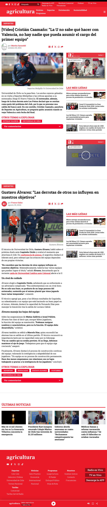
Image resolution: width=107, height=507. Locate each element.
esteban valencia (11, 121)
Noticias (39, 10)
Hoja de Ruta (52, 484)
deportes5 (8, 370)
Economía (35, 477)
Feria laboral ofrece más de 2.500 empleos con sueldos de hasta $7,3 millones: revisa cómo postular (92, 128)
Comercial (15, 491)
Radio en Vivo (47, 5)
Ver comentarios (12, 126)
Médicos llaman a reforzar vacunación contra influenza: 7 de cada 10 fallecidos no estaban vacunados (91, 431)
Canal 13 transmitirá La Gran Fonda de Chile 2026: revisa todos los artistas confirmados (91, 106)
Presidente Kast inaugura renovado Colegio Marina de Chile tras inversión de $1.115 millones (40, 430)
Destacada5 (23, 370)
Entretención (64, 10)
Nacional (35, 484)
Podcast (81, 3)
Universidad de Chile (15, 480)
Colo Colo (15, 474)
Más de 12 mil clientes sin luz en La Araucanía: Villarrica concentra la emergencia (13, 430)
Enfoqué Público (52, 480)
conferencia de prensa (31, 255)
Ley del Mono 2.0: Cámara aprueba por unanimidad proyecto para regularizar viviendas (79, 117)
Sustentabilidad (80, 10)
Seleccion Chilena (15, 477)
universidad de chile (31, 121)
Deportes (51, 10)
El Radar (52, 477)
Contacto (71, 477)
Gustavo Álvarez (39, 370)
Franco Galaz (17, 202)
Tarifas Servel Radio (15, 494)
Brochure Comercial (66, 3)
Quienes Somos (71, 474)
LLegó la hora (52, 474)
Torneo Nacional (15, 484)
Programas (41, 13)
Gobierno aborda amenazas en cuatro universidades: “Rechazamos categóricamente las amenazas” (64, 433)
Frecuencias (61, 5)
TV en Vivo (92, 3)
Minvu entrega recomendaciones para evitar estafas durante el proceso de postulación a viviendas (79, 95)
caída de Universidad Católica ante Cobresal (30, 273)
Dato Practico (35, 474)
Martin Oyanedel (18, 45)
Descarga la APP (48, 3)
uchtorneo (56, 370)
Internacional (35, 480)
